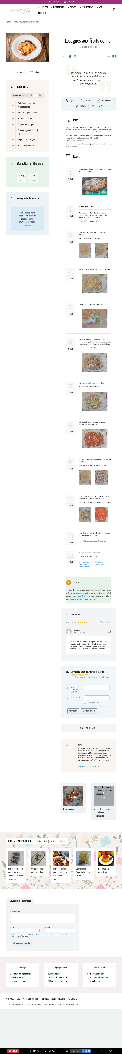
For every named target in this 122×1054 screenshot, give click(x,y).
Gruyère (21, 124)
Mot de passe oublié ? (78, 677)
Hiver (46, 841)
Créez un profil (55, 974)
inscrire (24, 219)
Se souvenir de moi (93, 702)
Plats (16, 22)
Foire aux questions (96, 974)
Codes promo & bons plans (99, 977)
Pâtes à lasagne (24, 113)
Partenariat (73, 998)
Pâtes (61, 841)
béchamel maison (83, 593)
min (78, 1051)
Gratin (39, 841)
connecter (24, 216)
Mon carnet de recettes (59, 981)
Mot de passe (75, 698)
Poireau (21, 130)
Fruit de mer (22, 103)
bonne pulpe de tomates (81, 596)
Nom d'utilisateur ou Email (75, 690)
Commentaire (15, 912)
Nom (12, 927)
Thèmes (73, 7)
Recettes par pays (18, 977)
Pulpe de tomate (24, 140)
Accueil (9, 22)
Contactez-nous (95, 981)
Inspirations (87, 7)
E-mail (48, 927)
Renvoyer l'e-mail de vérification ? (98, 677)
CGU (18, 998)
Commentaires (90, 728)
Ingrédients (58, 7)
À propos (10, 998)
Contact (42, 13)
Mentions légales (30, 998)
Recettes (43, 7)
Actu (101, 7)
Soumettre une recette (59, 977)
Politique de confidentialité (44, 935)
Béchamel (21, 119)
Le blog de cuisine (18, 981)
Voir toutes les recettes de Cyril (89, 766)
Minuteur (86, 1051)
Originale (53, 841)
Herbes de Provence (25, 146)
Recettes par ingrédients (21, 974)
